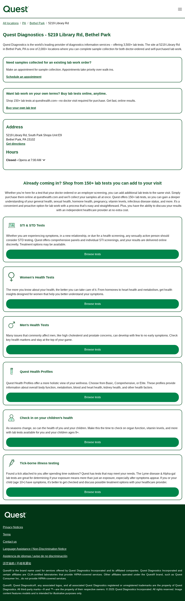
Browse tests (92, 254)
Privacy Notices (13, 527)
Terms (7, 534)
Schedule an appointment (23, 76)
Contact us (10, 541)
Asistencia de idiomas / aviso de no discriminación (35, 556)
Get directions (15, 143)
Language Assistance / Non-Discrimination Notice (34, 548)
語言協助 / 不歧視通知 (17, 563)
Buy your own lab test (21, 107)
